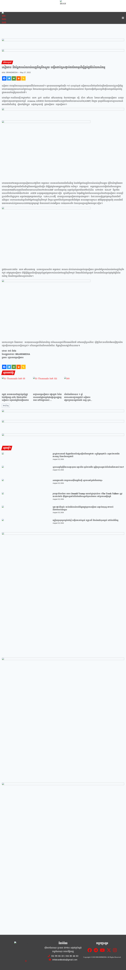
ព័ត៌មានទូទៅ (7, 62)
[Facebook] (4, 78)
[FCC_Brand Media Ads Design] (63, 414)
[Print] (18, 78)
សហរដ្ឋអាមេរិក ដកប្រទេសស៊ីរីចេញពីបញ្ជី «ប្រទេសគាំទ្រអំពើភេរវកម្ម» (77, 480)
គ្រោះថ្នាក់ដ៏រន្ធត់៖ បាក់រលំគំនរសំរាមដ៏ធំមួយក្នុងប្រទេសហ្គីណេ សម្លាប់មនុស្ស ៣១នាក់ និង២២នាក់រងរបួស (83, 508)
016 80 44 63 (72, 956)
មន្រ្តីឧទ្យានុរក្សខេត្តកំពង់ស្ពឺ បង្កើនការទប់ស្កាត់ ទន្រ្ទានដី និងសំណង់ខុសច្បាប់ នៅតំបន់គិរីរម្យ (85, 520)
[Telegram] (9, 78)
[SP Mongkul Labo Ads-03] (63, 844)
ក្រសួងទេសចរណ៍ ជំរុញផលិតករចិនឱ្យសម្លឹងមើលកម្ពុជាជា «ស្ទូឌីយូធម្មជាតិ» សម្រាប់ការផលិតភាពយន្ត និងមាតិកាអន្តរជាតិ (86, 455)
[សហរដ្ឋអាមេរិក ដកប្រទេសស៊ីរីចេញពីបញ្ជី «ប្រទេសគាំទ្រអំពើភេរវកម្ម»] (26, 484)
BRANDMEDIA (12, 72)
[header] (63, 113)
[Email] (14, 78)
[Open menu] (122, 18)
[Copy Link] (23, 78)
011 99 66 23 (57, 956)
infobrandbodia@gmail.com (64, 960)
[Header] (63, 425)
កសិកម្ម (6, 405)
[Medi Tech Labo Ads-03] (63, 719)
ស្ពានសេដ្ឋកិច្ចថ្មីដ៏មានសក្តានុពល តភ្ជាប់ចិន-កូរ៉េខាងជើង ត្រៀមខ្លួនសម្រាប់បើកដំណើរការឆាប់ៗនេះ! (88, 467)
